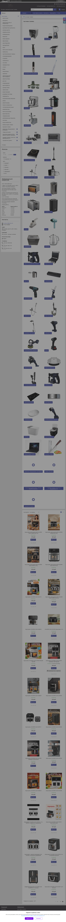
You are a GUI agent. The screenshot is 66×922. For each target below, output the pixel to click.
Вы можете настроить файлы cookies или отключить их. (33, 915)
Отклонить (38, 918)
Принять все (29, 918)
